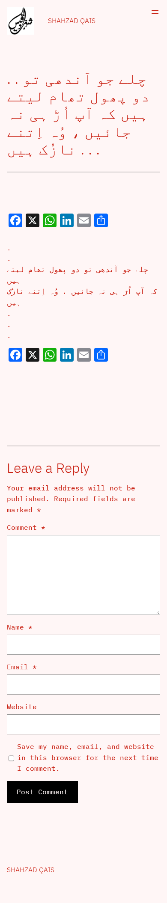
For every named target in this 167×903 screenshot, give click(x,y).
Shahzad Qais (71, 20)
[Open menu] (155, 12)
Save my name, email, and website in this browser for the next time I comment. (87, 757)
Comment (26, 527)
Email (22, 666)
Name (20, 627)
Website (22, 706)
